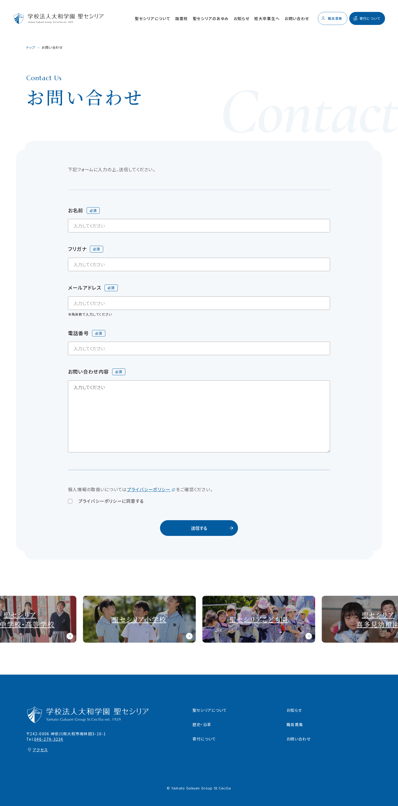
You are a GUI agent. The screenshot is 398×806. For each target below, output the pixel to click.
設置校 (181, 18)
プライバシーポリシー (149, 489)
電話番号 (78, 332)
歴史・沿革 (202, 724)
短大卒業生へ (267, 18)
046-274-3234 (48, 739)
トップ (30, 47)
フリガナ (77, 248)
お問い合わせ (297, 18)
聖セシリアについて (152, 18)
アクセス (40, 749)
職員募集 (294, 724)
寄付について (204, 739)
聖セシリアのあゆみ (211, 18)
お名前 (75, 210)
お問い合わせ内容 (88, 371)
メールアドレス (84, 287)
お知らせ (242, 18)
